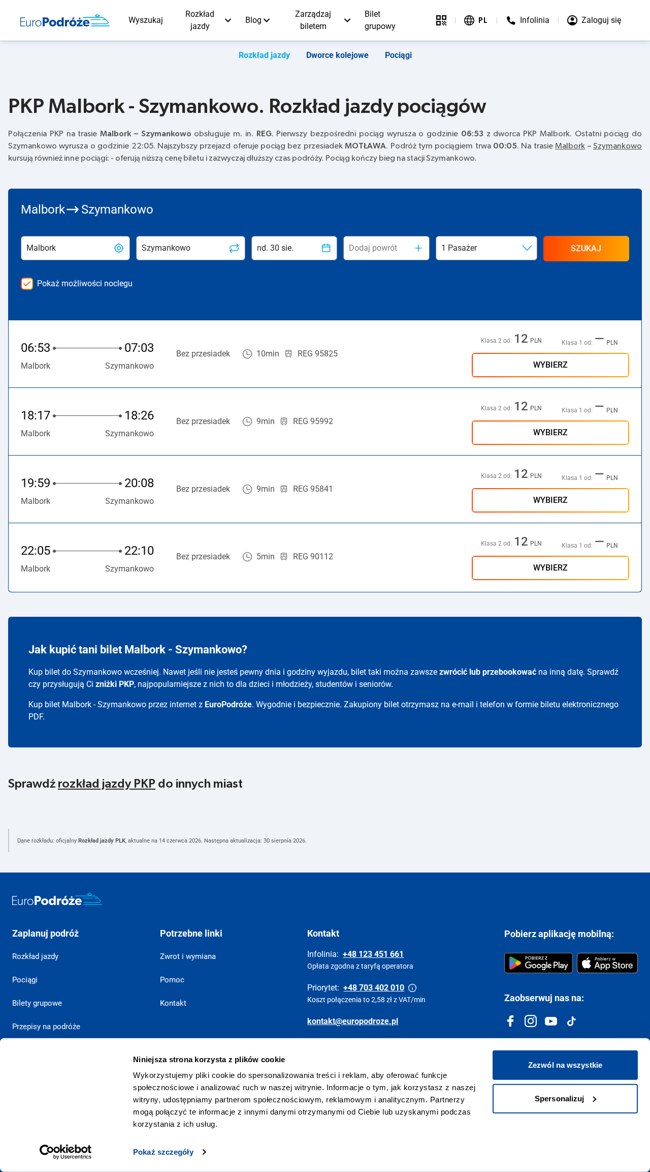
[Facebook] (510, 1021)
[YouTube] (551, 1021)
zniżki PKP (114, 684)
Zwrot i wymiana (188, 956)
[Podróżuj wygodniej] (441, 20)
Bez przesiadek (203, 353)
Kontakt (173, 1003)
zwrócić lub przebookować (487, 672)
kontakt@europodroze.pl (352, 1021)
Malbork (570, 146)
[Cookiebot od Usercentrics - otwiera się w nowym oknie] (65, 1152)
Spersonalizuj (559, 1098)
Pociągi (398, 55)
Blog (253, 20)
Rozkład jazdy (199, 20)
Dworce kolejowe (337, 55)
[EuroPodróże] (57, 899)
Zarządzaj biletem (313, 20)
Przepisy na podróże (46, 1026)
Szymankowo (617, 146)
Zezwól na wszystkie (565, 1065)
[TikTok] (571, 1021)
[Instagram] (531, 1021)
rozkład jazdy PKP (106, 784)
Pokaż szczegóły (163, 1152)
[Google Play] (538, 963)
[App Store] (607, 963)
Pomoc (172, 979)
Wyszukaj (145, 20)
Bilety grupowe (37, 1003)
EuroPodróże (228, 704)
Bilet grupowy (380, 20)
